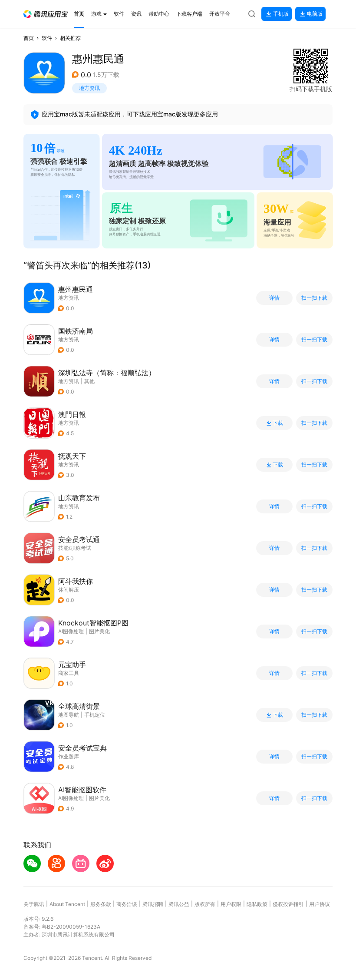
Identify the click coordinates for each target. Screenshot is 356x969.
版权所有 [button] (204, 904)
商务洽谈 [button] (126, 904)
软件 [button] (47, 38)
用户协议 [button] (319, 904)
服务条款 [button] (100, 904)
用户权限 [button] (231, 904)
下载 (278, 423)
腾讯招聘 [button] (152, 904)
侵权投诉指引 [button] (288, 904)
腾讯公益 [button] (178, 904)
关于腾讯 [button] (33, 904)
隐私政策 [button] (257, 904)
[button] (45, 14)
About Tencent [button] (67, 904)
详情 (274, 298)
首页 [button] (28, 38)
